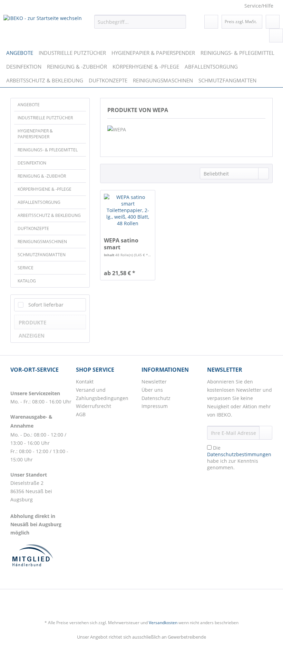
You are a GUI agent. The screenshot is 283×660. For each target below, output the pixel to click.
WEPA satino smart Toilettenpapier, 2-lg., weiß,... (125, 244)
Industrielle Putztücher (45, 118)
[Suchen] (179, 22)
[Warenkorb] (276, 35)
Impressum (155, 406)
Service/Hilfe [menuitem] (259, 5)
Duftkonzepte (33, 228)
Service (25, 268)
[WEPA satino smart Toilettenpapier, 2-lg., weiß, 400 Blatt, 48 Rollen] (128, 214)
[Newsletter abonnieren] (265, 433)
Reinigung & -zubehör (42, 176)
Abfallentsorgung (39, 202)
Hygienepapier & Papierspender (35, 134)
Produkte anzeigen (32, 324)
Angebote (29, 105)
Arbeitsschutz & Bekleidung (49, 215)
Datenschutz (156, 398)
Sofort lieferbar (46, 304)
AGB (81, 414)
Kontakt (85, 381)
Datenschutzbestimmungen (239, 454)
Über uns (152, 390)
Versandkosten (163, 623)
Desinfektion (32, 163)
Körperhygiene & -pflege (44, 189)
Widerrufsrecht (93, 406)
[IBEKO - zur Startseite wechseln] (42, 23)
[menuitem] (140, 22)
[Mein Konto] (273, 22)
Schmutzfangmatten (42, 255)
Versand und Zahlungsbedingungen (102, 394)
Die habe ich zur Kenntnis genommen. (239, 457)
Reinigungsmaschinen (42, 241)
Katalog (27, 281)
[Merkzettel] (211, 22)
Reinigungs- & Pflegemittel (48, 150)
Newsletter (154, 381)
